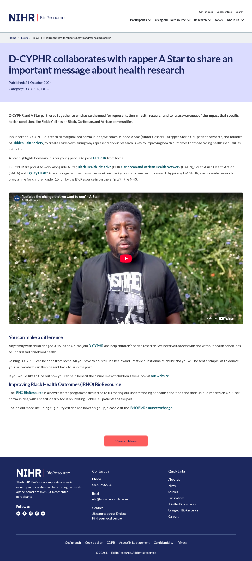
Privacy (182, 542)
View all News (126, 441)
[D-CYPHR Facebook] (24, 513)
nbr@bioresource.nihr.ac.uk (110, 499)
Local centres (224, 11)
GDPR (111, 542)
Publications (176, 498)
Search (239, 11)
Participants (138, 20)
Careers (173, 516)
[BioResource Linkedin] (18, 513)
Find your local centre (107, 518)
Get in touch (206, 11)
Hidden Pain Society (28, 143)
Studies (173, 492)
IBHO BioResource (29, 393)
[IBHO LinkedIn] (43, 513)
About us (233, 20)
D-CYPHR (98, 158)
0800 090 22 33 (102, 485)
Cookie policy (93, 542)
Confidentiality (163, 542)
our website (160, 376)
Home (12, 37)
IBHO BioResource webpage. (151, 408)
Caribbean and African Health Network (151, 167)
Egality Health (37, 173)
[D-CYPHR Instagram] (31, 513)
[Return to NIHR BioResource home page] (50, 473)
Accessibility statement (134, 542)
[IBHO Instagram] (37, 513)
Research (200, 20)
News (219, 20)
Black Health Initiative (94, 167)
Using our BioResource (170, 20)
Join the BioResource (182, 504)
